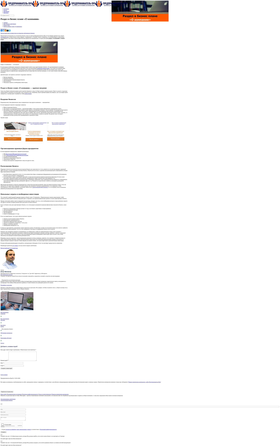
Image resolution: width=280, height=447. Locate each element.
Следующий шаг (13, 248)
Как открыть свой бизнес (10, 24)
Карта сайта (3, 394)
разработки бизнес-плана (43, 68)
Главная (5, 22)
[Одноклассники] (5, 30)
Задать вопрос (4, 374)
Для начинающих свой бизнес (8, 399)
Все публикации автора (6, 274)
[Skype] (9, 30)
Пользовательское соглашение (14, 394)
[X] (7, 30)
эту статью (15, 245)
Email (2, 365)
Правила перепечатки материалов (60, 394)
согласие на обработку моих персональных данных (18, 429)
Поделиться (3, 29)
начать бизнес (28, 93)
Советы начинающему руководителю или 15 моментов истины (34, 133)
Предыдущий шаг (5, 248)
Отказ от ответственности (44, 394)
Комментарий (4, 360)
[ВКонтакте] (1, 30)
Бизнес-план (7, 25)
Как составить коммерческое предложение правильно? (55, 132)
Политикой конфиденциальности (48, 429)
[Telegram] (3, 30)
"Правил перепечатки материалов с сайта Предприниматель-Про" (144, 382)
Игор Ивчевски (6, 271)
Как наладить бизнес (13, 131)
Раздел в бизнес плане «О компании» (13, 26)
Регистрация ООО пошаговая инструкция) (17, 155)
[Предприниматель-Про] (64, 6)
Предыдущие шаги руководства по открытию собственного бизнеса (18, 33)
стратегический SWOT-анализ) (40, 187)
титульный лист (5, 37)
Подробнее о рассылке (6, 285)
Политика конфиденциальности (30, 394)
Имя (2, 363)
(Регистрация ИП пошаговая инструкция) (16, 154)
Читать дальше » (12, 138)
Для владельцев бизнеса (7, 400)
